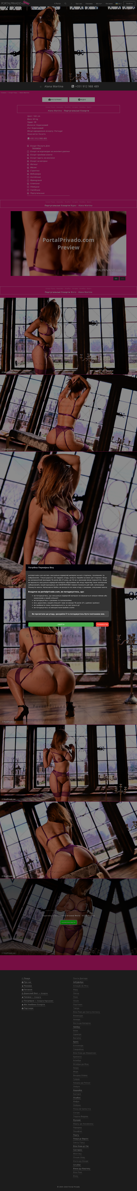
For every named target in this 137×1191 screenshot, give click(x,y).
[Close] (99, 13)
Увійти (56, 56)
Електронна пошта (53, 32)
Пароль (49, 41)
